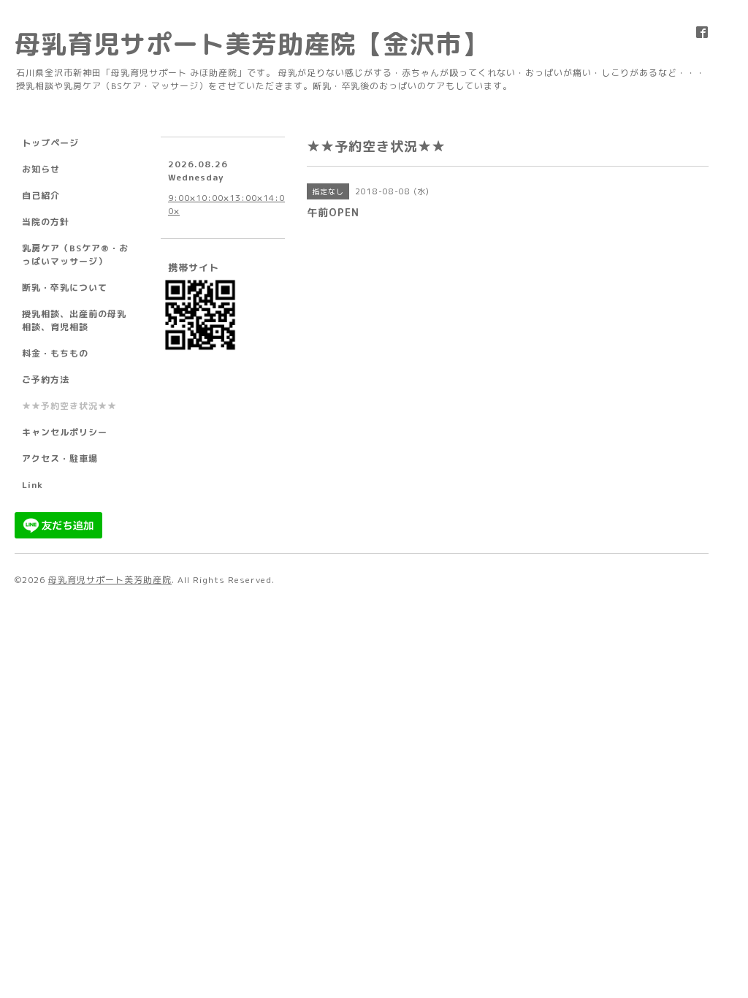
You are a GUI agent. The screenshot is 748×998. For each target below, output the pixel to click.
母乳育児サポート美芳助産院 (110, 580)
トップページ (50, 143)
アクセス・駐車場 (60, 458)
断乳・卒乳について (64, 287)
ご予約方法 (45, 379)
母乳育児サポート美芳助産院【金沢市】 (251, 43)
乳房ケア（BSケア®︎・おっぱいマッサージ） (75, 254)
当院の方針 (45, 222)
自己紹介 (41, 195)
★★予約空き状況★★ (69, 406)
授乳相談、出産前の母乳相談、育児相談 (74, 320)
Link (32, 485)
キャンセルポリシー (64, 432)
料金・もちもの (55, 353)
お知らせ (41, 169)
